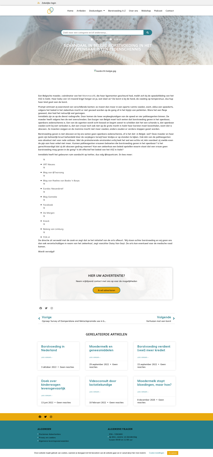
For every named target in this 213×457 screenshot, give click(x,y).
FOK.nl (46, 236)
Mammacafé (88, 95)
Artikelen (81, 10)
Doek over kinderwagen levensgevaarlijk (53, 384)
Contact (170, 10)
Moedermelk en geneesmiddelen (101, 348)
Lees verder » (46, 357)
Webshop (146, 10)
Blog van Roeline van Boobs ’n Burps (61, 180)
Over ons (133, 10)
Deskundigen (95, 10)
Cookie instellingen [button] (156, 453)
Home (70, 10)
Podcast (158, 10)
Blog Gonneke (50, 196)
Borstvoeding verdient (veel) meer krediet (153, 348)
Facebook (48, 204)
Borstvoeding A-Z (117, 10)
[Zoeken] (147, 32)
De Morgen (48, 212)
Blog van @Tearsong (53, 172)
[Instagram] (51, 308)
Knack (46, 220)
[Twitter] (46, 308)
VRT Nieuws (49, 164)
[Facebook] (40, 308)
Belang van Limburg (53, 228)
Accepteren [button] (173, 453)
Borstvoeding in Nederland (52, 348)
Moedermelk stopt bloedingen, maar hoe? (154, 382)
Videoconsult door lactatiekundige (102, 382)
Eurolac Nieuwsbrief (53, 188)
